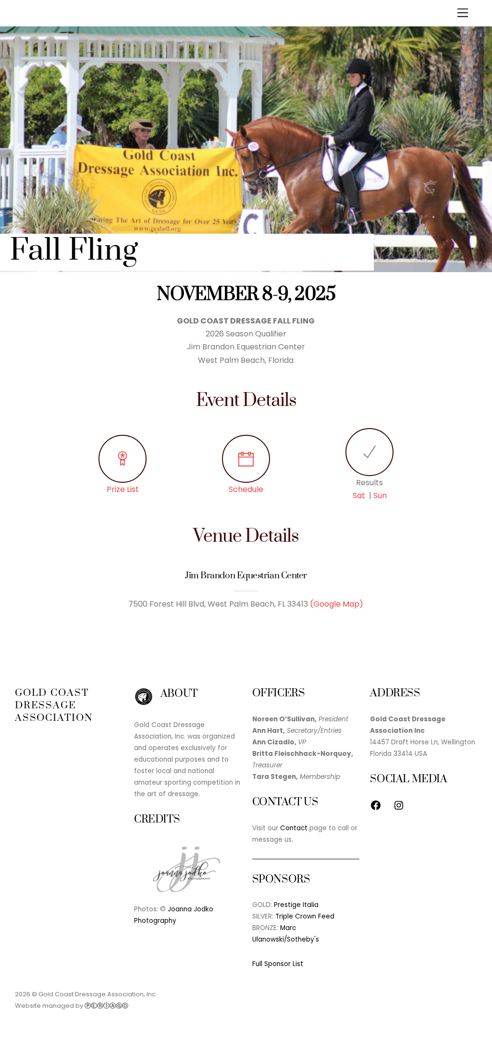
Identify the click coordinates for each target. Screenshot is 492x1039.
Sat (359, 495)
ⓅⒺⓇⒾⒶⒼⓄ (106, 1005)
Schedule (246, 489)
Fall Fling (74, 250)
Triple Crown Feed (304, 916)
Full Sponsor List (277, 963)
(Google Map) (336, 603)
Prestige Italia (296, 904)
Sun (380, 495)
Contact (294, 828)
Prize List (123, 489)
